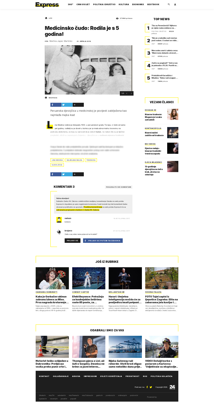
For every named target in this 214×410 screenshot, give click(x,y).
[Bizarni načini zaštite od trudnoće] (172, 132)
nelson (68, 218)
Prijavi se (72, 240)
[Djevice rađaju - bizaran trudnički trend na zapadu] (172, 148)
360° (153, 44)
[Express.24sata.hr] (47, 4)
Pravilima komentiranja (93, 207)
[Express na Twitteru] (150, 386)
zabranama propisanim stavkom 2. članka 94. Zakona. (77, 210)
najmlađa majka (74, 160)
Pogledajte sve (118, 187)
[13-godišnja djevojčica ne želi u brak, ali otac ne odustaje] (172, 166)
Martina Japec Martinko (60, 41)
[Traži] (169, 4)
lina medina (57, 160)
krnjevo (68, 231)
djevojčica (57, 165)
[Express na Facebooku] (147, 386)
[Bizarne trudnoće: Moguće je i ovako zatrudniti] (172, 114)
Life (50, 18)
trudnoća (91, 160)
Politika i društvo (159, 31)
